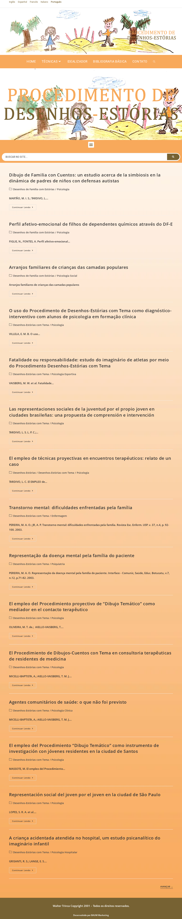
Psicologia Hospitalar (64, 852)
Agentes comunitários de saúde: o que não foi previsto (68, 702)
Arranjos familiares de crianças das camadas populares (68, 267)
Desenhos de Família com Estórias (33, 189)
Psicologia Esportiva (64, 374)
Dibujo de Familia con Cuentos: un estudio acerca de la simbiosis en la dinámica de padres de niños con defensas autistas (84, 178)
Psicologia (63, 189)
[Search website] (154, 61)
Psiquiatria (58, 564)
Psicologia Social (67, 275)
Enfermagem (59, 516)
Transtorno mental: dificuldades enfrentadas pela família (70, 507)
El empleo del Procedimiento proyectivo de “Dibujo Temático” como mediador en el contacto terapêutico (82, 607)
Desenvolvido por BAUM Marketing (91, 915)
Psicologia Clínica (62, 710)
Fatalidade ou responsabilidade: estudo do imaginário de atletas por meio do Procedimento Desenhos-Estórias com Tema (89, 363)
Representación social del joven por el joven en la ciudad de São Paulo (84, 794)
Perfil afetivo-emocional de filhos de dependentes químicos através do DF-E (91, 224)
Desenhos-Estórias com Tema (31, 325)
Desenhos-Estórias (24, 472)
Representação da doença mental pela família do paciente (71, 555)
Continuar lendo (24, 206)
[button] (91, 145)
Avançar (166, 886)
